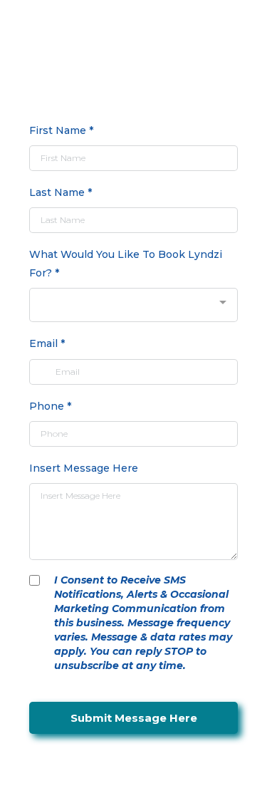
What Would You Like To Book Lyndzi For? (125, 263)
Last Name (60, 192)
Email (47, 343)
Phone (50, 406)
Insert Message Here (83, 468)
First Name (61, 130)
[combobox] (133, 305)
